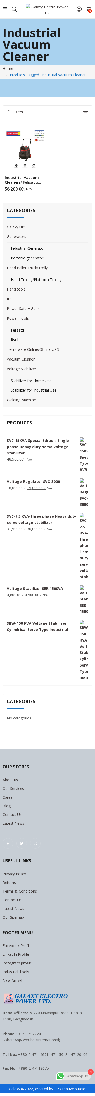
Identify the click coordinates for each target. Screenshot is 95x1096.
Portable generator (27, 258)
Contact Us (12, 814)
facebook (8, 843)
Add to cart (44, 187)
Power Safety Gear (23, 308)
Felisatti (17, 330)
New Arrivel (12, 980)
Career (8, 797)
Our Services (13, 788)
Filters (17, 111)
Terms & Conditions (20, 891)
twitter (21, 843)
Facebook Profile (17, 945)
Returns (9, 882)
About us (10, 779)
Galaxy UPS (16, 226)
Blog (7, 805)
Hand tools (16, 289)
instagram (35, 843)
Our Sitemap (13, 917)
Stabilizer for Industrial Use (33, 390)
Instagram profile (17, 962)
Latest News (13, 823)
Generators (16, 236)
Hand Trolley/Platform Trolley (36, 279)
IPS (9, 298)
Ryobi (15, 339)
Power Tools (18, 318)
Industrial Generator (28, 248)
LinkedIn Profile (16, 954)
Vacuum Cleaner (21, 359)
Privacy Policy (14, 873)
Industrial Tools (16, 971)
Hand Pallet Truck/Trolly (27, 267)
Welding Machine (21, 399)
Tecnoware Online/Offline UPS (33, 349)
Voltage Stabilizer (21, 368)
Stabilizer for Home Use (31, 380)
